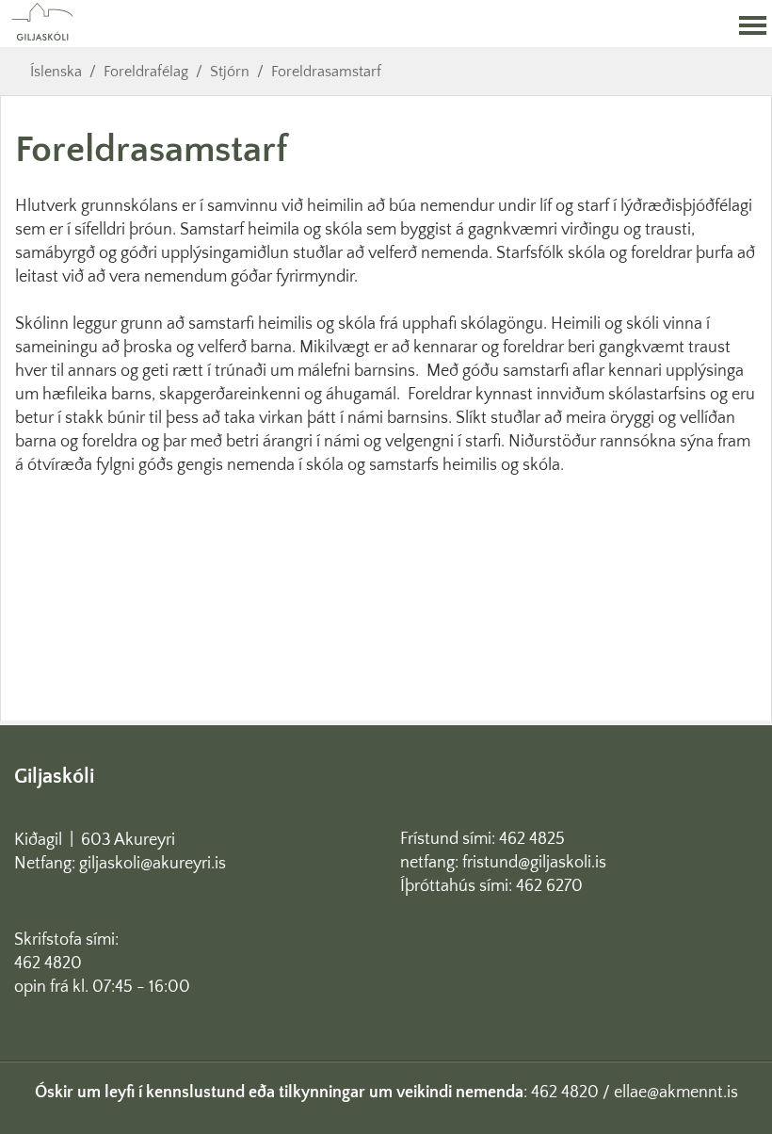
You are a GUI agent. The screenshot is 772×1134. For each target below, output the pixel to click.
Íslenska (56, 71)
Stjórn (229, 71)
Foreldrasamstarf (326, 71)
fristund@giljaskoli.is (534, 862)
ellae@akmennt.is (676, 1092)
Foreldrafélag (146, 71)
